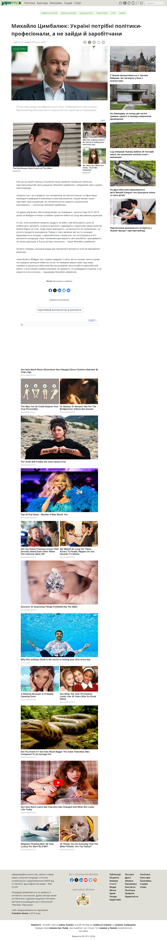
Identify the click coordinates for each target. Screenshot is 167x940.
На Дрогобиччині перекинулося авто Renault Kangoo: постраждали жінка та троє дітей (132, 192)
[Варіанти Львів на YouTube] (133, 3)
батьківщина (58, 281)
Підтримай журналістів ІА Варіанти (59, 310)
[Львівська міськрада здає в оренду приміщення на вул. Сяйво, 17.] (133, 97)
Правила (129, 893)
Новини (122, 13)
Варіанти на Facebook (59, 300)
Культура (42, 3)
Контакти (130, 887)
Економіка (56, 3)
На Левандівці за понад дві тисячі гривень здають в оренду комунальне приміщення (130, 116)
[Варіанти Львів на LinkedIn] (129, 3)
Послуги (129, 874)
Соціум (68, 3)
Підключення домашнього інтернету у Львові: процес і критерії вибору (131, 229)
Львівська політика (49, 13)
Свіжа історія (101, 13)
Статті (113, 13)
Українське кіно (86, 13)
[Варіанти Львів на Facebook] (120, 3)
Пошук (113, 896)
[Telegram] (98, 42)
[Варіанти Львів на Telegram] (137, 3)
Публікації (115, 874)
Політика (29, 3)
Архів (112, 893)
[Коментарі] (103, 42)
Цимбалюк (68, 281)
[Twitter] (89, 42)
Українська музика (68, 13)
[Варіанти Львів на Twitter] (125, 3)
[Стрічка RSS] (141, 3)
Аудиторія (115, 899)
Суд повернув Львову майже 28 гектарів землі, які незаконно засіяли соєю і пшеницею (132, 154)
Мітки (113, 890)
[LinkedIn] (94, 42)
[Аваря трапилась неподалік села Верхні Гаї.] (133, 173)
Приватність (131, 896)
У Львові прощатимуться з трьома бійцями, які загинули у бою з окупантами (129, 78)
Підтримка (131, 883)
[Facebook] (85, 42)
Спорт (77, 3)
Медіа (113, 887)
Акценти (114, 877)
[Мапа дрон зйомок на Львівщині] (83, 900)
